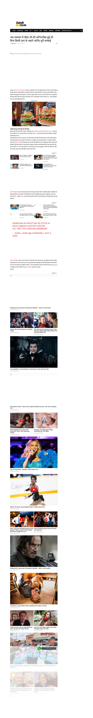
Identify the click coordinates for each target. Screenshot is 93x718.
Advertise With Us (66, 30)
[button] (81, 30)
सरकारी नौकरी (57, 30)
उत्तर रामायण (29, 267)
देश (30, 30)
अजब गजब (36, 30)
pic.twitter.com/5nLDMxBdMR (30, 228)
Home (14, 30)
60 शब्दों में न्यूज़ (20, 30)
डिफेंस (41, 30)
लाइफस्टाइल (51, 30)
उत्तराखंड (26, 30)
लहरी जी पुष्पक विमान (15, 192)
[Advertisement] (41, 9)
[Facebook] (19, 49)
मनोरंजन (15, 34)
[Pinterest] (25, 49)
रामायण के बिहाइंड (14, 260)
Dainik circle (13, 43)
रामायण (21, 196)
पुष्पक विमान (17, 142)
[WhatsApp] (29, 49)
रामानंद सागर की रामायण (19, 90)
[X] (22, 49)
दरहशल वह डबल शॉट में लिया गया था (43, 131)
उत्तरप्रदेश (45, 30)
